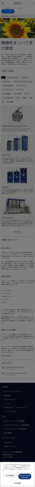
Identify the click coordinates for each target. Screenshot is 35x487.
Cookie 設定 (17, 483)
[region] (17, 474)
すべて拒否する (10, 475)
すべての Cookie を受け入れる (24, 476)
